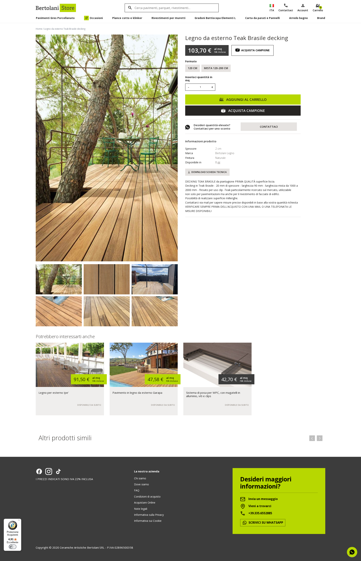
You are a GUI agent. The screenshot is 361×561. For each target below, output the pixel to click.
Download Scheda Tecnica (209, 172)
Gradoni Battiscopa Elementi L (215, 18)
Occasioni (96, 18)
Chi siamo (140, 478)
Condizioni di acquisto (147, 496)
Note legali (140, 508)
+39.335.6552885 (260, 513)
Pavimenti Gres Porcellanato (55, 18)
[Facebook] (39, 471)
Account (302, 10)
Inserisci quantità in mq (198, 79)
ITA (272, 10)
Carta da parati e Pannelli (262, 18)
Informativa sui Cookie (148, 521)
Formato (191, 61)
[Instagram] (48, 471)
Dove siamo (141, 484)
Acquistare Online (144, 502)
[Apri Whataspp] (352, 552)
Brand (321, 18)
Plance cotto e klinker (127, 18)
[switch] (12, 546)
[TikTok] (58, 471)
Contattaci (285, 10)
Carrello (318, 9)
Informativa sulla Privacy (149, 515)
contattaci (269, 126)
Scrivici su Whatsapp (265, 522)
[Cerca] (129, 8)
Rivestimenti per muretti (168, 18)
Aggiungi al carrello (246, 99)
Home (39, 28)
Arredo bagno (298, 18)
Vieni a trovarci (259, 506)
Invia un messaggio (263, 499)
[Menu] (19, 521)
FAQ (136, 490)
